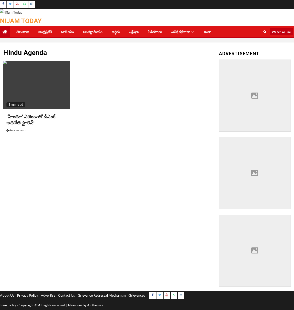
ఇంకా (207, 32)
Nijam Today (21, 21)
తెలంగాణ (22, 32)
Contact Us (66, 295)
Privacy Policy (27, 295)
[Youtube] (17, 4)
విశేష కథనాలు (180, 32)
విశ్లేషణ (134, 32)
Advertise (48, 295)
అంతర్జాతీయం (92, 32)
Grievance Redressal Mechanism (102, 295)
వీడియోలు (155, 32)
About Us (7, 295)
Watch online (281, 31)
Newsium (75, 305)
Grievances (136, 295)
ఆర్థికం (116, 32)
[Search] (265, 32)
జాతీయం (67, 32)
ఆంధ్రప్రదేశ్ (45, 32)
